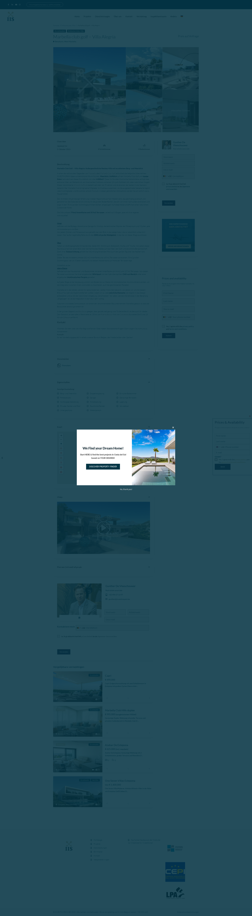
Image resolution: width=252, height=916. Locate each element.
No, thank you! (126, 489)
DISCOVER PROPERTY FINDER (103, 466)
